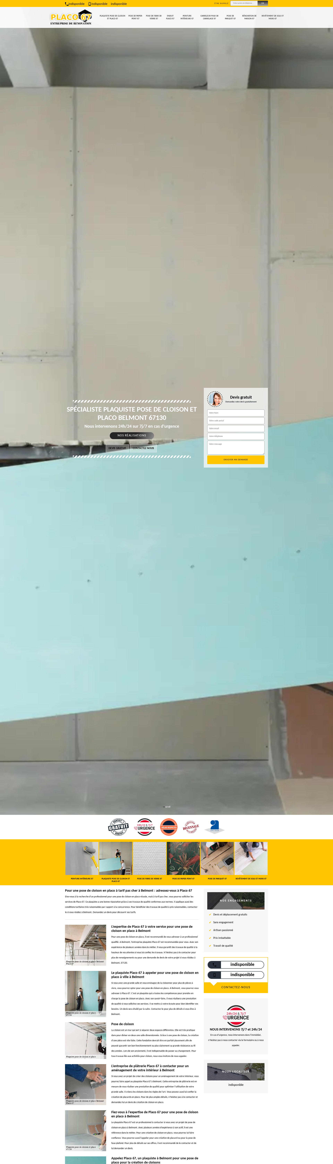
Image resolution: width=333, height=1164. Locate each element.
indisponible (76, 4)
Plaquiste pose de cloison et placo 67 (112, 17)
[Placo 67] (71, 17)
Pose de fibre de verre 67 (154, 17)
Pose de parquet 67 (230, 17)
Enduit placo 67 (170, 17)
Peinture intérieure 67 (187, 17)
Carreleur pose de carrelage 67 (209, 17)
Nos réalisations (132, 435)
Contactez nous (143, 448)
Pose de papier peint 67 (135, 17)
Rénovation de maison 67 (249, 17)
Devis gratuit (117, 448)
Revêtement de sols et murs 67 (273, 17)
